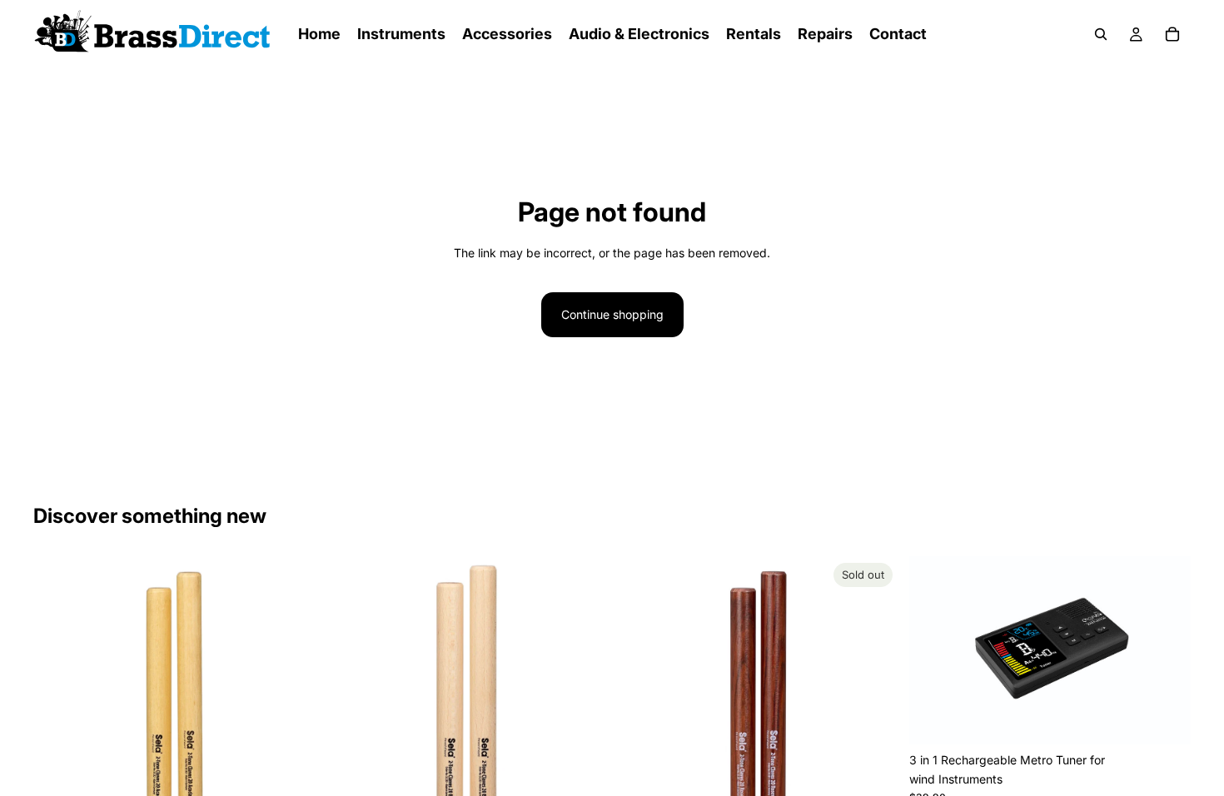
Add (1179, 718)
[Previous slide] (58, 697)
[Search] (1100, 34)
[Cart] (1172, 34)
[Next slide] (291, 697)
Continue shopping (612, 314)
